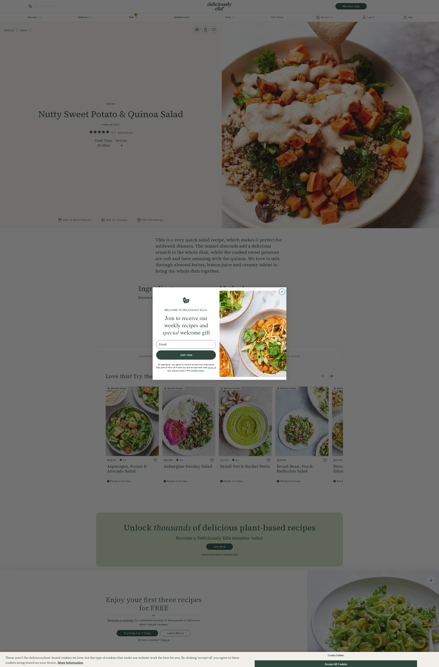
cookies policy (197, 370)
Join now (186, 355)
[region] (219, 659)
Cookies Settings (336, 655)
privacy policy (178, 370)
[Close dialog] (282, 292)
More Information (70, 662)
